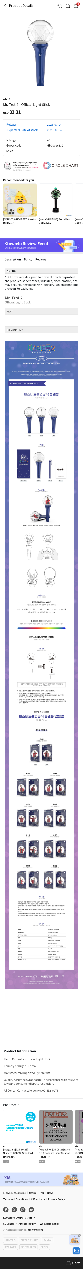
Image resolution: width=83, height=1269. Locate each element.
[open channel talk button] (76, 1250)
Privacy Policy (56, 1199)
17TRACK (10, 1247)
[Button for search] (60, 6)
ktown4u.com (35, 1229)
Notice (32, 1192)
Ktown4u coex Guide (14, 1192)
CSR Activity (38, 1199)
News (50, 1192)
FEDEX (44, 1247)
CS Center (8, 1223)
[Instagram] (22, 1209)
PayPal (47, 1240)
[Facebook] (5, 1209)
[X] (14, 1209)
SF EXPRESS (28, 1247)
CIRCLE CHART (29, 1240)
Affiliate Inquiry (27, 1223)
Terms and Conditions (15, 1199)
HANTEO (10, 1240)
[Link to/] (68, 6)
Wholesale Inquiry (49, 1223)
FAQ (42, 1192)
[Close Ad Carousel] (79, 1235)
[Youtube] (31, 1209)
